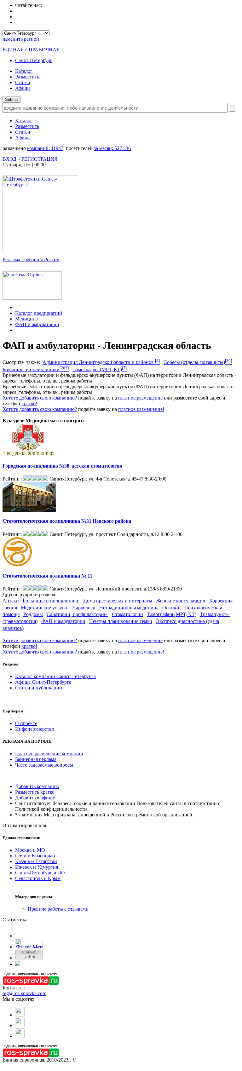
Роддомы (33, 614)
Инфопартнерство (34, 729)
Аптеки (11, 600)
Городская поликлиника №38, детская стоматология (62, 466)
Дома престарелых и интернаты (118, 600)
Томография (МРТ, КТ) (99, 369)
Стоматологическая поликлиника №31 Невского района (67, 521)
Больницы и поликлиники (36, 369)
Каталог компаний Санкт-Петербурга (55, 676)
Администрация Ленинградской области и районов (101, 362)
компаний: (45, 148)
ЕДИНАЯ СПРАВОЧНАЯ (31, 49)
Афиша (23, 88)
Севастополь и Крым (37, 878)
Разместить (27, 76)
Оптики (171, 607)
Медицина (26, 318)
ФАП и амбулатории (37, 324)
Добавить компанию (37, 786)
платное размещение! (141, 409)
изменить (21, 39)
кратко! (29, 403)
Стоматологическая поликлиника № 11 (47, 576)
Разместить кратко (35, 792)
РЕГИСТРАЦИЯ (39, 159)
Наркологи (83, 607)
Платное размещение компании (49, 753)
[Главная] (17, 307)
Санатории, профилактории (77, 614)
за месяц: (112, 148)
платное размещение (140, 397)
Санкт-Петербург (33, 60)
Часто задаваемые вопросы (44, 765)
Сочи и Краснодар (35, 855)
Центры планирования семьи (120, 621)
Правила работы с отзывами (58, 909)
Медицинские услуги (44, 607)
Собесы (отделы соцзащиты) (198, 362)
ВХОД (9, 159)
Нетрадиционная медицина (128, 607)
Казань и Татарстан (36, 861)
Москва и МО (30, 850)
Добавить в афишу (35, 797)
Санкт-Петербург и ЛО (40, 872)
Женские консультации (180, 600)
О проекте (26, 723)
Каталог (23, 71)
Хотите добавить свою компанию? (40, 397)
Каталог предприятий (38, 313)
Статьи (22, 82)
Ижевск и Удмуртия (36, 867)
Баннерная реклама (35, 759)
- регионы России (31, 259)
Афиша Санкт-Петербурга (43, 682)
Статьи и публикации (38, 687)
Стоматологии (127, 614)
